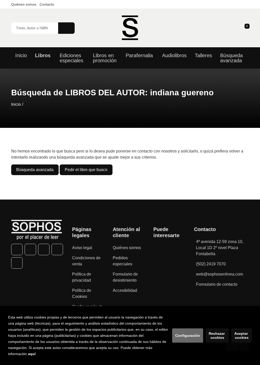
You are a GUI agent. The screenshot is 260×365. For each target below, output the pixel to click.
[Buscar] (66, 28)
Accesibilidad (125, 290)
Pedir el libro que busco (86, 170)
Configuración (187, 335)
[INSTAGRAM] (44, 249)
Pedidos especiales (122, 261)
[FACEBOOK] (17, 249)
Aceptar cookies (241, 335)
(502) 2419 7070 (211, 264)
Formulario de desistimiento (125, 277)
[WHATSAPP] (57, 249)
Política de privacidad (81, 277)
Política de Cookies (81, 293)
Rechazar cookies (217, 335)
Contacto (47, 4)
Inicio (16, 104)
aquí (32, 354)
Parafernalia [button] (139, 55)
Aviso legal (82, 248)
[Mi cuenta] (247, 28)
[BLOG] (17, 263)
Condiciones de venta (86, 261)
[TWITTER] (30, 249)
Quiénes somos (23, 4)
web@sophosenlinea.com (219, 274)
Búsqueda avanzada (35, 170)
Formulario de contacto (216, 284)
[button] (245, 28)
